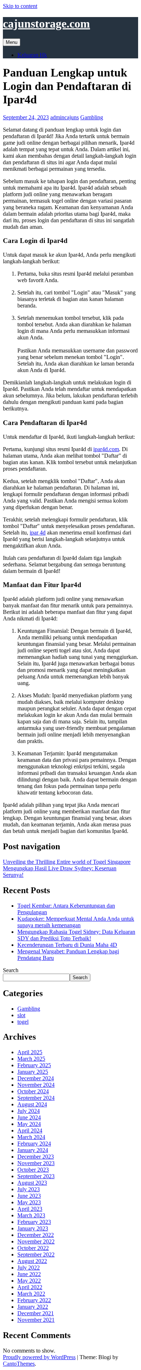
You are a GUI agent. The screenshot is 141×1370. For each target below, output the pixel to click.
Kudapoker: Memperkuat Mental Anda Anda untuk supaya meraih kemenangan (75, 922)
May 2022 (29, 1281)
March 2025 (31, 1059)
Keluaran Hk (32, 55)
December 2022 (35, 1235)
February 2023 (34, 1222)
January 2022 (32, 1307)
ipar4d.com (106, 449)
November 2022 (36, 1241)
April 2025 (29, 1052)
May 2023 (29, 1202)
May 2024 (29, 1124)
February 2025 (34, 1065)
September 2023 (36, 1176)
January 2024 (32, 1150)
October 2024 (33, 1091)
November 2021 (36, 1320)
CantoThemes (19, 1364)
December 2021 (35, 1313)
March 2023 (31, 1215)
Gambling (91, 117)
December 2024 (35, 1078)
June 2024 (29, 1117)
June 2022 (29, 1274)
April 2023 (29, 1209)
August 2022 (32, 1261)
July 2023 (28, 1189)
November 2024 (36, 1085)
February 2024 (34, 1143)
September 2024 (36, 1098)
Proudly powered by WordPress (39, 1357)
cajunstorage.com (46, 23)
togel (23, 1022)
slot (21, 1015)
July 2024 (28, 1111)
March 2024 (31, 1137)
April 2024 (29, 1130)
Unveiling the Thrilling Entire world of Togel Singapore (67, 862)
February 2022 (34, 1300)
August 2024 (32, 1104)
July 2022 (28, 1267)
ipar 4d (38, 532)
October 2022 (33, 1248)
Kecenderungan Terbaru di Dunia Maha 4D (67, 945)
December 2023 (35, 1157)
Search (10, 970)
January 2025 (32, 1072)
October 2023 (33, 1170)
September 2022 (36, 1254)
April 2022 (29, 1287)
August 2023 (32, 1183)
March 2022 (31, 1294)
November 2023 (36, 1163)
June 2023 (29, 1196)
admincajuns (64, 117)
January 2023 (32, 1228)
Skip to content (20, 6)
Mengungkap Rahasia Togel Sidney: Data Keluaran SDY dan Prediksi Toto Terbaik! (76, 935)
